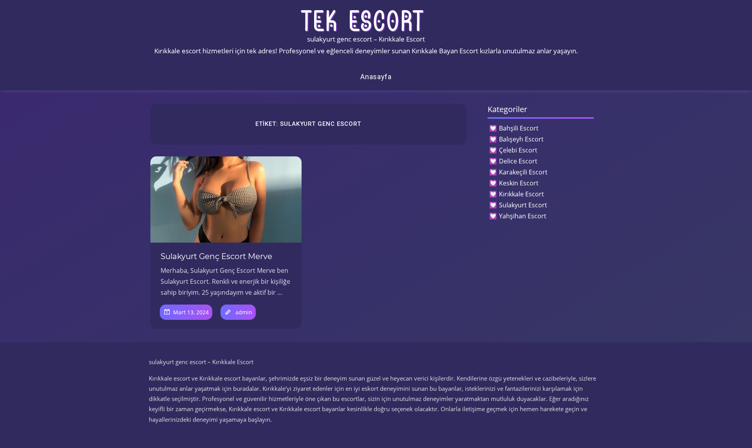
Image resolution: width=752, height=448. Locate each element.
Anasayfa (376, 77)
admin (243, 312)
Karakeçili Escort (523, 172)
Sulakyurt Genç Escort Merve (216, 256)
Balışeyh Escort (521, 139)
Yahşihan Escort (522, 216)
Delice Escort (518, 161)
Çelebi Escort (518, 150)
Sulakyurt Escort (523, 205)
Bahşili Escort (519, 128)
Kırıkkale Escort (521, 194)
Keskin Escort (519, 183)
